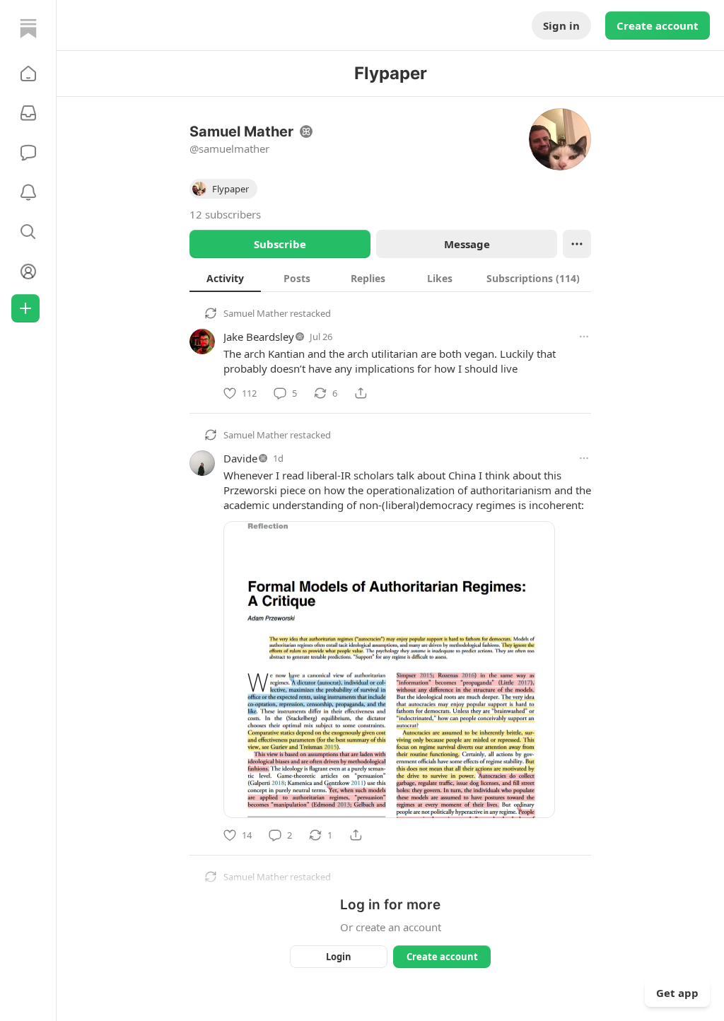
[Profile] (28, 271)
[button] (28, 74)
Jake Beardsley (258, 336)
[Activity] (28, 192)
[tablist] (390, 278)
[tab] (225, 278)
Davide (240, 458)
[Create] (25, 308)
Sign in (561, 25)
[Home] (28, 28)
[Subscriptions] (28, 113)
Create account (658, 25)
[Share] (361, 393)
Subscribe (280, 244)
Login (338, 956)
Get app (677, 993)
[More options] (584, 336)
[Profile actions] (577, 244)
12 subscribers (225, 214)
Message (467, 244)
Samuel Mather (255, 313)
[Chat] (28, 153)
